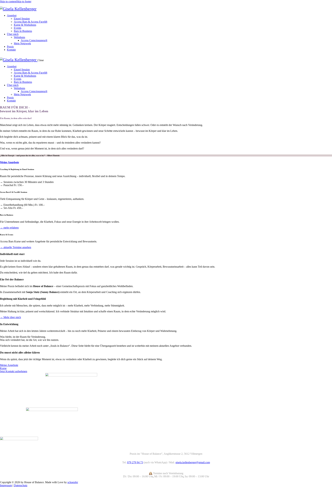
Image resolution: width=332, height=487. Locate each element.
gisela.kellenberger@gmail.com (193, 462)
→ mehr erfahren (9, 227)
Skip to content (8, 1)
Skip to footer (23, 1)
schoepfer (72, 482)
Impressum (6, 485)
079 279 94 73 (135, 462)
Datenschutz (20, 485)
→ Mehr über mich (10, 317)
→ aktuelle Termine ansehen (15, 247)
